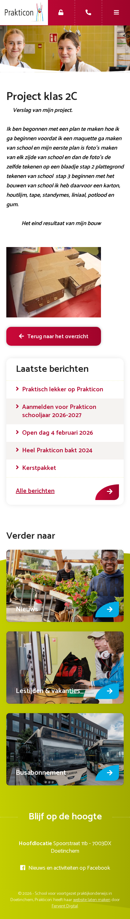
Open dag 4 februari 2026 (57, 433)
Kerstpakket (39, 468)
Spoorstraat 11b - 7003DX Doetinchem (81, 847)
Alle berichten (35, 491)
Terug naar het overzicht (57, 336)
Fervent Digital (65, 906)
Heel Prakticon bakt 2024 (57, 451)
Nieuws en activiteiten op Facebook (69, 868)
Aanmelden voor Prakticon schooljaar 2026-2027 (59, 411)
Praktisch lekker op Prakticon (62, 390)
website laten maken (91, 900)
